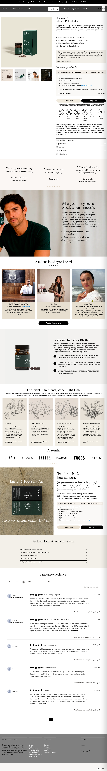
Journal (84, 9)
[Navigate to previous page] (46, 719)
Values (66, 9)
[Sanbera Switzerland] (53, 9)
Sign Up (85, 751)
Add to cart (69, 101)
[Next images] (49, 75)
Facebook (47, 747)
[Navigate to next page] (61, 719)
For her (13, 9)
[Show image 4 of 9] (33, 75)
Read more (74, 631)
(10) (68, 18)
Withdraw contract (50, 753)
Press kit (46, 751)
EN (99, 769)
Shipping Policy (34, 751)
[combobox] (36, 582)
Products (5, 9)
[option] (103, 769)
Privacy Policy (33, 749)
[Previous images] (3, 75)
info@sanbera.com (86, 85)
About (28, 9)
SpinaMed (26, 307)
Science (31, 745)
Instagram (47, 749)
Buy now (93, 101)
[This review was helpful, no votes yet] (94, 612)
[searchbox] (14, 582)
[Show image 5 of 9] (46, 75)
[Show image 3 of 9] (20, 75)
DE (103, 769)
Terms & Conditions (35, 754)
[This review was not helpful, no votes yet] (97, 612)
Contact (46, 745)
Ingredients (75, 9)
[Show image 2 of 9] (7, 75)
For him (20, 9)
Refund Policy (33, 753)
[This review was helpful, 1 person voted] (94, 637)
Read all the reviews (53, 323)
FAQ (30, 747)
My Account (33, 756)
